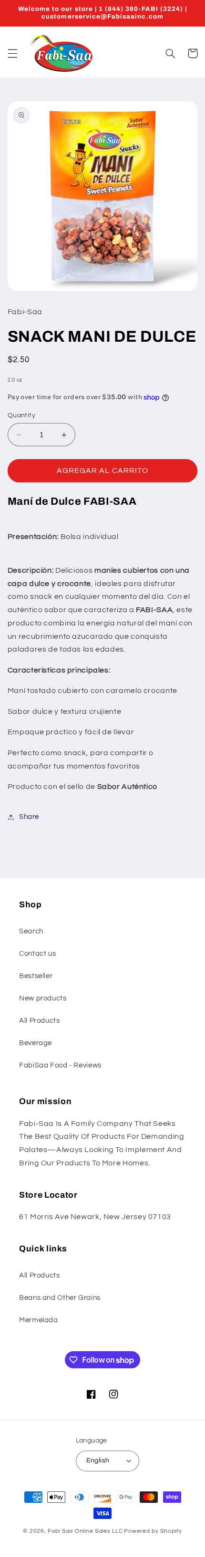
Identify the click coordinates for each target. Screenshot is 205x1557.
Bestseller (35, 976)
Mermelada (38, 1320)
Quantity (21, 415)
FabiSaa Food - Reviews (60, 1065)
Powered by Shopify (153, 1531)
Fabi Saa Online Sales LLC (85, 1531)
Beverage (35, 1043)
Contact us (37, 953)
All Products (39, 1020)
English (98, 1460)
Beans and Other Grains (60, 1297)
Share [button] (29, 816)
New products (43, 998)
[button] (12, 53)
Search (31, 931)
